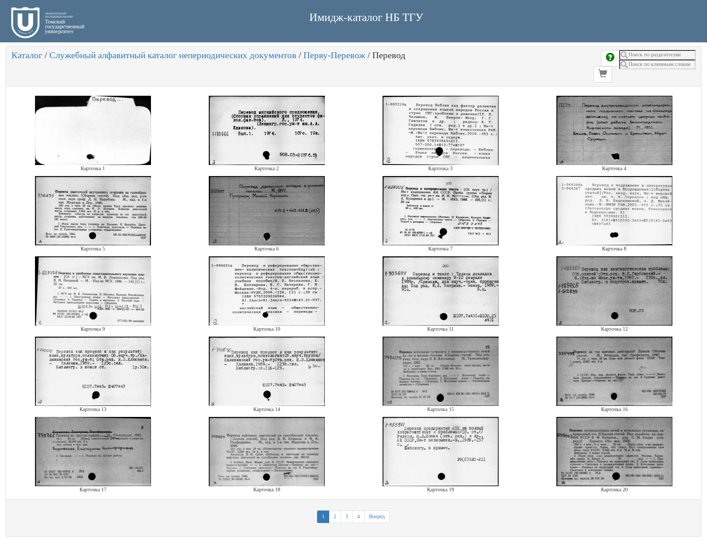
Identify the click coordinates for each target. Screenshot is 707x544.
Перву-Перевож (334, 55)
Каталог (26, 55)
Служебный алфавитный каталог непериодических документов (172, 55)
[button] (603, 74)
